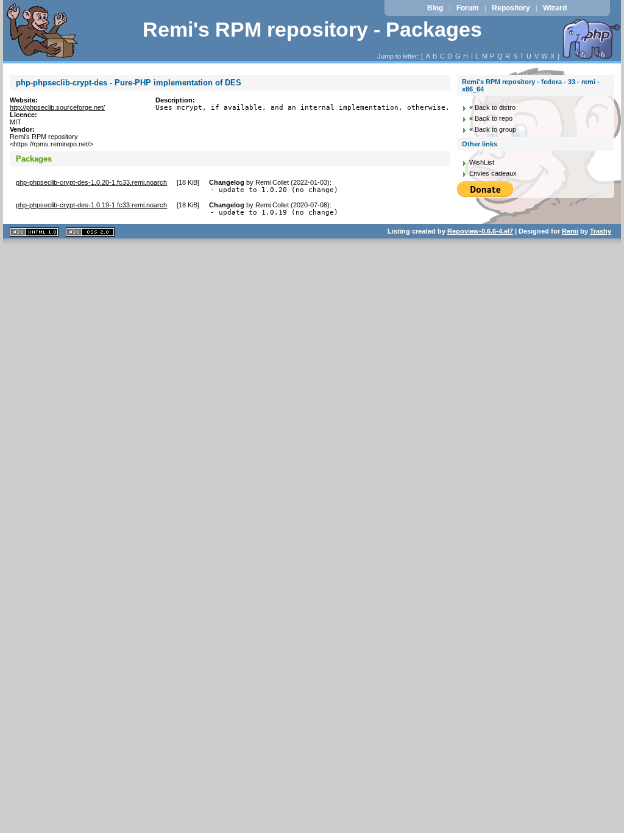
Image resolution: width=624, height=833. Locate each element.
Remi (570, 231)
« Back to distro (492, 107)
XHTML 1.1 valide (34, 232)
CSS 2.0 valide (90, 232)
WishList (481, 162)
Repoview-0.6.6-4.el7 (480, 231)
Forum (467, 8)
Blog (435, 8)
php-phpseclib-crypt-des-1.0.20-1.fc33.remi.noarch (91, 182)
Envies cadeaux (493, 173)
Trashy (600, 231)
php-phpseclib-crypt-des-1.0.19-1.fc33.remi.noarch (91, 205)
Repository (511, 8)
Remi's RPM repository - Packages (312, 29)
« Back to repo (490, 118)
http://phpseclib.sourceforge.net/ (57, 107)
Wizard (555, 8)
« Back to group (492, 129)
